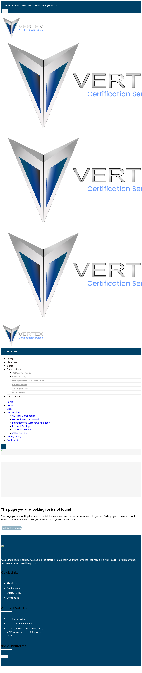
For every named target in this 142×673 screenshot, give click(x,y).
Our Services (13, 588)
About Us (12, 583)
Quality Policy (14, 593)
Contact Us (10, 351)
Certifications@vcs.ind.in (45, 5)
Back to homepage (11, 528)
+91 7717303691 (24, 5)
